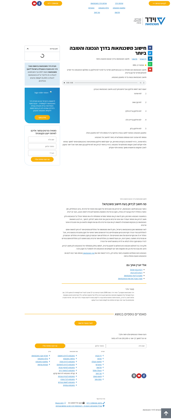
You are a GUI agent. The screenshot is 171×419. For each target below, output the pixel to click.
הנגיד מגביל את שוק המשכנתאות (130, 278)
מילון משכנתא (103, 8)
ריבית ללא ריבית (136, 272)
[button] (150, 48)
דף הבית (143, 59)
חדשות (117, 12)
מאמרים (91, 8)
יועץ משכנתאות (89, 253)
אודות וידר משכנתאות (99, 3)
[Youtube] (138, 375)
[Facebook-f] (143, 375)
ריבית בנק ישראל (136, 269)
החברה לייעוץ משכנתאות (133, 275)
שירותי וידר (119, 3)
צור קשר (97, 12)
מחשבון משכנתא (119, 8)
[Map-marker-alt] (134, 375)
